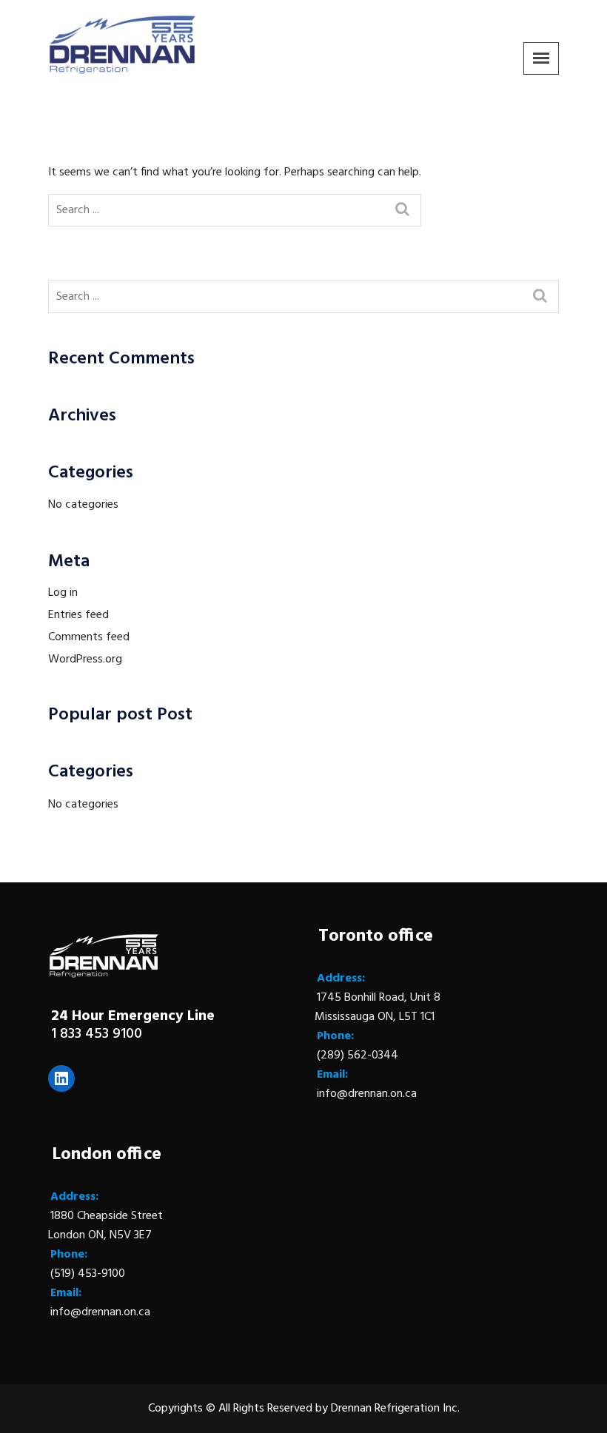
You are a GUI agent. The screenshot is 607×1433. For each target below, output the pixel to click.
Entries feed (78, 615)
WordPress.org (85, 659)
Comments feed (89, 637)
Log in (63, 593)
